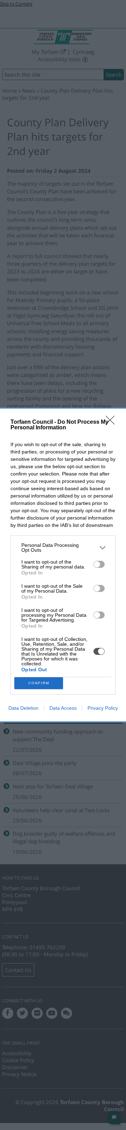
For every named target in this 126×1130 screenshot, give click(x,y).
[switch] (99, 564)
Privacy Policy (103, 708)
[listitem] (63, 547)
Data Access (63, 708)
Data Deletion (23, 708)
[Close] (112, 422)
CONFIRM (38, 683)
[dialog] (63, 565)
